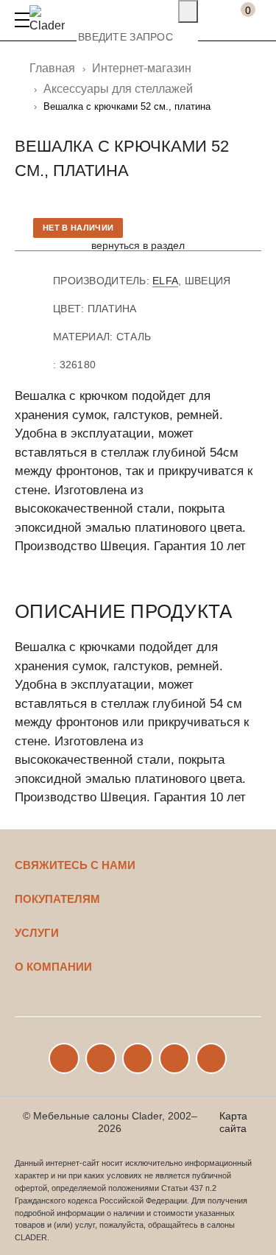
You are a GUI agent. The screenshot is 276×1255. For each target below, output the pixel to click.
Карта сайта (233, 1122)
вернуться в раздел (138, 245)
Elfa (165, 280)
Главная (52, 68)
